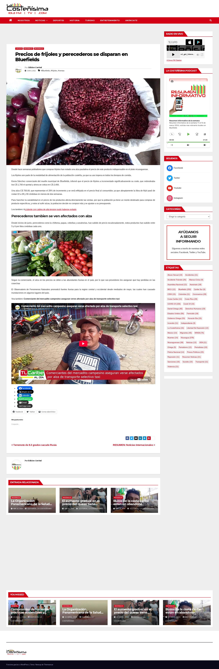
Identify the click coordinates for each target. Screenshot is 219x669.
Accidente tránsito (177, 280)
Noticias (40, 20)
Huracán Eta (195, 318)
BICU (172, 289)
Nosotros (24, 20)
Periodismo (185, 347)
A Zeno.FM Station (174, 60)
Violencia (173, 367)
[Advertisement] (83, 37)
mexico (172, 333)
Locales (19, 48)
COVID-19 (174, 304)
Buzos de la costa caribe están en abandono (131, 502)
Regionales (39, 48)
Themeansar (48, 665)
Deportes (58, 20)
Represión (173, 357)
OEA (203, 342)
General (15, 606)
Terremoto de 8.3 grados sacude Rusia (35, 445)
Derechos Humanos (195, 309)
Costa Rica (191, 299)
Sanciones (174, 362)
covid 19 (189, 304)
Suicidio (188, 362)
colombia (184, 294)
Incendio (173, 323)
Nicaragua (187, 338)
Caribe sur (199, 289)
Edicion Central (35, 67)
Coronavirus (199, 294)
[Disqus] (83, 549)
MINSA (199, 333)
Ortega (172, 347)
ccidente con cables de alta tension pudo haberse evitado (50, 209)
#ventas (61, 71)
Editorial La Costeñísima (39, 509)
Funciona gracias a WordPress (17, 665)
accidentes (191, 275)
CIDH (172, 294)
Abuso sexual (175, 275)
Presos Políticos (195, 352)
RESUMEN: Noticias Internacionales (133, 445)
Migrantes (186, 333)
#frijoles (54, 71)
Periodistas (201, 347)
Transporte (202, 362)
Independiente (188, 323)
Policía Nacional (176, 352)
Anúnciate (131, 20)
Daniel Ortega (175, 309)
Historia (75, 20)
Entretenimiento (110, 20)
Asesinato (195, 285)
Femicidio (192, 313)
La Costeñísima (176, 328)
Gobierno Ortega (176, 318)
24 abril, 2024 (19, 617)
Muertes (173, 338)
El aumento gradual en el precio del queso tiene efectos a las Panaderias (81, 504)
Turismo (90, 20)
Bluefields (184, 289)
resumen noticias (191, 357)
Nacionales (28, 48)
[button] (211, 20)
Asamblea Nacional (177, 285)
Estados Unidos (176, 313)
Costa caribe (175, 299)
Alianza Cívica (196, 280)
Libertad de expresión (197, 328)
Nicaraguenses (175, 342)
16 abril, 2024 (71, 617)
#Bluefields (45, 71)
